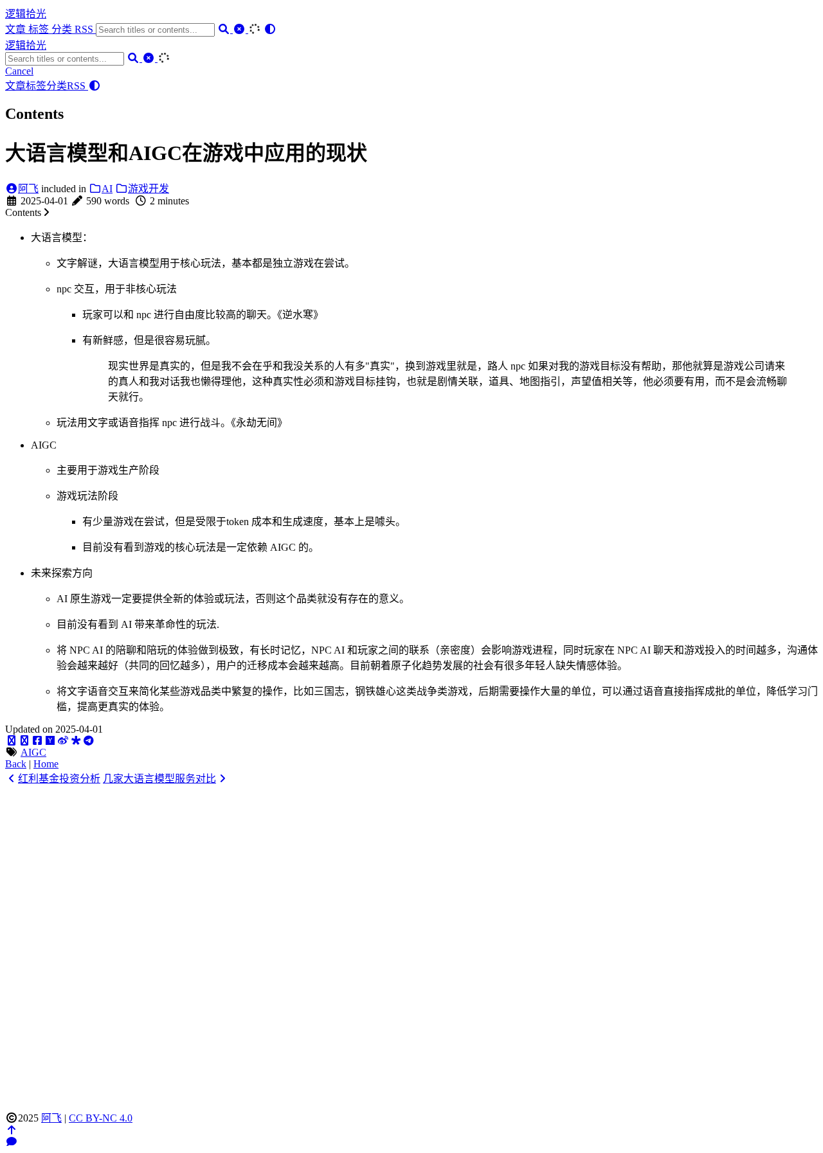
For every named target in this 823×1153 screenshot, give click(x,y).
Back (15, 763)
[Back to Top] (11, 1130)
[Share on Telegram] (88, 740)
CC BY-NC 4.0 (100, 1118)
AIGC (33, 752)
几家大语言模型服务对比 (159, 778)
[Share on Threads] (24, 740)
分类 (63, 29)
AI (107, 188)
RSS (85, 29)
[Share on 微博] (63, 740)
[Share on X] (11, 740)
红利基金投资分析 (59, 778)
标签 (39, 29)
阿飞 (28, 188)
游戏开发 (148, 188)
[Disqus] (411, 946)
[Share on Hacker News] (50, 740)
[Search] (225, 29)
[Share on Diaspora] (75, 740)
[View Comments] (11, 1141)
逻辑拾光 (25, 13)
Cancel (19, 71)
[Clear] (240, 29)
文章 (16, 29)
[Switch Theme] (270, 29)
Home (46, 763)
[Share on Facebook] (37, 740)
